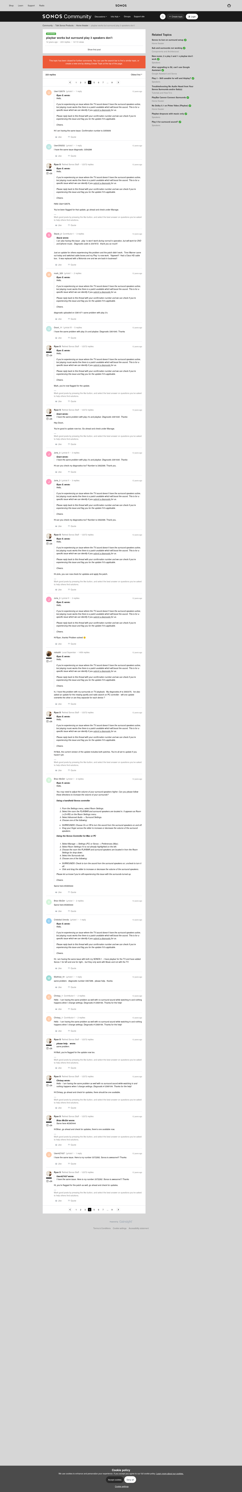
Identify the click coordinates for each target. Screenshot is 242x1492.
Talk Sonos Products (64, 25)
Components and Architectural (165, 51)
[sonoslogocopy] (121, 5)
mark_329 (58, 273)
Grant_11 (58, 327)
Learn (20, 5)
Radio (41, 5)
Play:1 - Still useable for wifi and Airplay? (171, 78)
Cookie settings (119, 1228)
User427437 (59, 1153)
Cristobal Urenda (61, 919)
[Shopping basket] (229, 6)
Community (48, 25)
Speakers (156, 62)
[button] (176, 16)
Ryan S (57, 164)
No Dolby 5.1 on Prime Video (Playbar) (170, 105)
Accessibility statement (139, 1228)
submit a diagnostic (102, 110)
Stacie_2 (58, 233)
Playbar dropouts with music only (168, 113)
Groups (127, 16)
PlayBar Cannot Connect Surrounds (169, 97)
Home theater (82, 25)
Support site (139, 16)
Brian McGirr (59, 778)
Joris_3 (57, 452)
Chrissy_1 (58, 995)
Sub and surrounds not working (167, 48)
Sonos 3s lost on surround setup (167, 39)
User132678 (59, 91)
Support (31, 5)
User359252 (59, 145)
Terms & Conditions (102, 1228)
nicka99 (57, 652)
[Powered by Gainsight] (121, 1222)
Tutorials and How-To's (162, 92)
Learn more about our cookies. (170, 1473)
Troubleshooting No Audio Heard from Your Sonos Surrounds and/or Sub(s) (172, 88)
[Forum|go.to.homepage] (67, 16)
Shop (11, 5)
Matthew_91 (59, 976)
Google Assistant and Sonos (164, 73)
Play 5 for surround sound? (165, 121)
